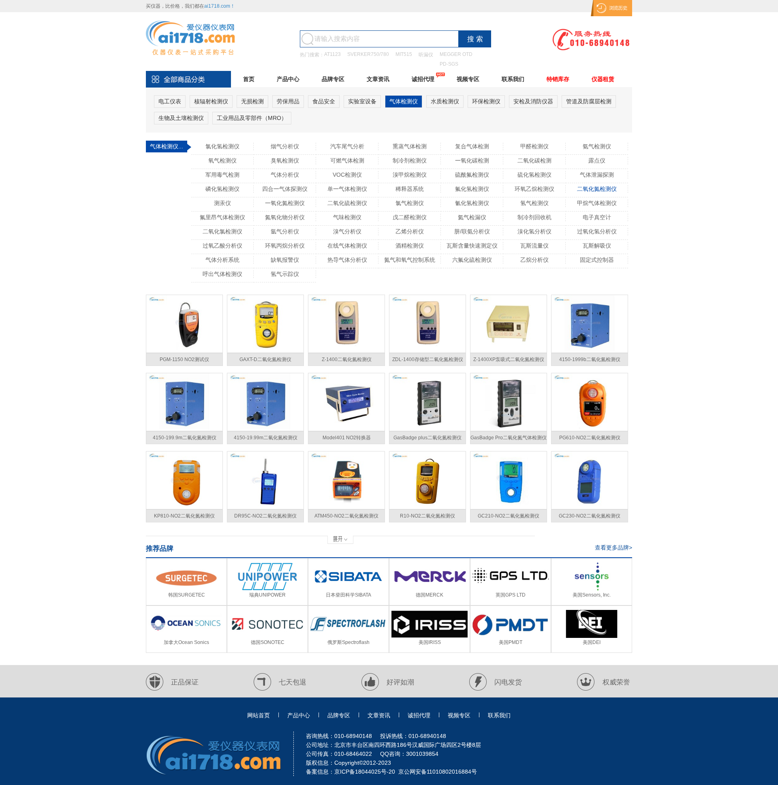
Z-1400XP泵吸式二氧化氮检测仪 (508, 359)
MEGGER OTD (456, 54)
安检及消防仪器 (533, 101)
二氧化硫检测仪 (347, 203)
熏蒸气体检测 (410, 146)
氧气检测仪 (222, 160)
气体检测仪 (403, 101)
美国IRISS (430, 642)
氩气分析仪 (285, 231)
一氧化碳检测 (472, 160)
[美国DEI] (592, 636)
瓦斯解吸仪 (597, 245)
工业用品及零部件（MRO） (252, 118)
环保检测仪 (486, 101)
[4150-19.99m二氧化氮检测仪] (265, 402)
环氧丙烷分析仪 (285, 245)
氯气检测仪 (409, 203)
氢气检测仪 (534, 203)
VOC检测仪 (347, 174)
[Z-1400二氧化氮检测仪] (346, 324)
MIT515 (403, 54)
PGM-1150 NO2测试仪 (184, 359)
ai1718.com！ (219, 6)
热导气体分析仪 (347, 260)
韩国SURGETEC (186, 595)
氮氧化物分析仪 (285, 217)
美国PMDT (510, 642)
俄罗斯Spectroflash (348, 642)
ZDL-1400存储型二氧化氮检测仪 (427, 359)
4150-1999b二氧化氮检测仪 (589, 359)
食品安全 (323, 101)
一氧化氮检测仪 (285, 203)
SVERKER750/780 (368, 54)
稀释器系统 (409, 189)
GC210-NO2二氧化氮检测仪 (508, 516)
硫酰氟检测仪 (472, 174)
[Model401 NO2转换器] (346, 402)
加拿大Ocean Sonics (186, 642)
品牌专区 (333, 79)
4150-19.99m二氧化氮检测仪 (265, 438)
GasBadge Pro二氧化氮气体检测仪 (508, 438)
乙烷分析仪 (534, 260)
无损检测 (252, 101)
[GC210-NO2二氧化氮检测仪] (508, 480)
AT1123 (332, 54)
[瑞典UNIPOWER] (267, 589)
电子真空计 (597, 217)
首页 (248, 79)
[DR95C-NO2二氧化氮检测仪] (265, 480)
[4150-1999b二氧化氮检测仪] (589, 324)
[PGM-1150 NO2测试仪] (184, 324)
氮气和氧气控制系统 (409, 260)
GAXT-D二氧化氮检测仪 (265, 359)
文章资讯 (378, 79)
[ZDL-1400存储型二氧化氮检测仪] (427, 324)
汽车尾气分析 (347, 146)
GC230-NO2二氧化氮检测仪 (589, 516)
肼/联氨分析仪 (472, 231)
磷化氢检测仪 (222, 189)
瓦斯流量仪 (534, 245)
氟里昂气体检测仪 (222, 217)
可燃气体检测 (347, 160)
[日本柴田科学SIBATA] (348, 589)
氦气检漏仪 (472, 217)
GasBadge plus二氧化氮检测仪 (427, 438)
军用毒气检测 (222, 174)
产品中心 (288, 79)
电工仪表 (169, 101)
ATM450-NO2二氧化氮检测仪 (346, 516)
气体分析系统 (222, 260)
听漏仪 (426, 55)
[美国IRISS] (429, 636)
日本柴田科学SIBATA (348, 595)
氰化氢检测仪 (472, 203)
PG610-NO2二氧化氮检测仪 (589, 438)
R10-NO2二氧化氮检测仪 (427, 516)
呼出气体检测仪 (222, 274)
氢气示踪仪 (285, 274)
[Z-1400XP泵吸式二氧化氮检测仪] (508, 324)
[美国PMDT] (510, 636)
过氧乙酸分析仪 (222, 245)
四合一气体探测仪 (285, 189)
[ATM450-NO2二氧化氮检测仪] (346, 480)
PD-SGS (449, 64)
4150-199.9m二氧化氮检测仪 (184, 438)
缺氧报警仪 (285, 260)
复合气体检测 (472, 146)
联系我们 (513, 79)
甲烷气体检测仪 (597, 203)
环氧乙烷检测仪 (534, 189)
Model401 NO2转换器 (347, 438)
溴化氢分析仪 (534, 231)
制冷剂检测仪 (410, 160)
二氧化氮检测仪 (597, 189)
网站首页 (258, 715)
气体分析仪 (285, 174)
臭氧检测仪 (285, 160)
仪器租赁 (603, 79)
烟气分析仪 (285, 146)
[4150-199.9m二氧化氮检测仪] (184, 402)
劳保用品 (288, 101)
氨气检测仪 (597, 146)
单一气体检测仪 (347, 189)
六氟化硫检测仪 (472, 260)
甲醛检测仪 (534, 146)
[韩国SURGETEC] (186, 589)
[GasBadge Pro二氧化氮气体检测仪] (508, 402)
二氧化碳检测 (534, 160)
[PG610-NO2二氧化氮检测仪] (589, 402)
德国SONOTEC (267, 642)
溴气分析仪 (347, 231)
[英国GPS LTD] (510, 589)
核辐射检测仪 (211, 101)
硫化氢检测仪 (534, 174)
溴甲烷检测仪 (410, 174)
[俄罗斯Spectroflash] (348, 636)
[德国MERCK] (429, 589)
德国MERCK (429, 595)
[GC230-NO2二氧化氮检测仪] (589, 480)
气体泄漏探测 (597, 174)
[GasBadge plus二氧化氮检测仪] (427, 402)
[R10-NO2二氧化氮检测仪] (427, 480)
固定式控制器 (597, 260)
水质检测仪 (445, 101)
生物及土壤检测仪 (181, 118)
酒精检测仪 (409, 245)
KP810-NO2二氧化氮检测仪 (184, 516)
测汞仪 (222, 203)
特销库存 (558, 79)
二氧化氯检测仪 (222, 231)
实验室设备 (362, 101)
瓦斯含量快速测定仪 (472, 245)
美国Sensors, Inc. (592, 595)
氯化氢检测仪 (222, 146)
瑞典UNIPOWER (267, 595)
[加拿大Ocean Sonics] (186, 636)
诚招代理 (423, 79)
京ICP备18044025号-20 (364, 771)
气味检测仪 (347, 217)
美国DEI (592, 642)
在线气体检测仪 (347, 245)
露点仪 (596, 160)
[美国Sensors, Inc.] (592, 589)
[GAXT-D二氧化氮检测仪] (265, 324)
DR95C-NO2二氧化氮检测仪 (265, 516)
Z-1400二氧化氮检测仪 (347, 359)
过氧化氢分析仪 (597, 231)
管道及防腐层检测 (588, 101)
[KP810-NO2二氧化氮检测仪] (184, 480)
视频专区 (468, 79)
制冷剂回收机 (534, 217)
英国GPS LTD (511, 595)
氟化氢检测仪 (472, 189)
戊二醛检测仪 (410, 217)
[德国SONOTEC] (267, 636)
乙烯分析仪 (409, 231)
